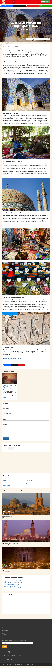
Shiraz (18, 358)
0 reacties (29, 29)
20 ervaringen (5, 513)
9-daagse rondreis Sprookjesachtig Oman (10, 582)
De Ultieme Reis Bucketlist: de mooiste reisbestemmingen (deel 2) (9, 387)
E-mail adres (5, 413)
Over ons (3, 655)
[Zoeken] (48, 39)
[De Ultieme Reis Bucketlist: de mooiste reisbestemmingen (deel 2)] (9, 378)
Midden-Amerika (6, 485)
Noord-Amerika (29, 480)
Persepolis (14, 358)
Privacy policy (14, 655)
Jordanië (7, 565)
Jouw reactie (5, 424)
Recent (5, 448)
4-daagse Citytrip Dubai (7, 586)
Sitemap (20, 655)
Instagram (5, 660)
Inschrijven (4, 646)
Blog (13, 2)
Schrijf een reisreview (45, 1)
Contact (8, 655)
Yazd (20, 358)
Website (4, 419)
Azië (4, 482)
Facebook (2, 660)
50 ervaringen (5, 566)
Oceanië (28, 482)
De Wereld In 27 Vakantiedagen (3, 2)
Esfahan (5, 358)
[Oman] (26, 531)
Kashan (11, 358)
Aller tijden (11, 448)
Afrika (4, 480)
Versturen (6, 438)
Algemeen (5, 479)
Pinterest (8, 660)
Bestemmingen (9, 2)
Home (14, 19)
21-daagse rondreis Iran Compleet (9, 588)
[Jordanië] (26, 558)
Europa (4, 483)
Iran (12, 49)
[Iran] (26, 504)
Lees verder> (5, 397)
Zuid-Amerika (29, 483)
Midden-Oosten (21, 19)
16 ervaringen (5, 540)
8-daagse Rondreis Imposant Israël (9, 584)
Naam (4, 408)
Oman (6, 538)
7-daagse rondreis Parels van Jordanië (10, 581)
